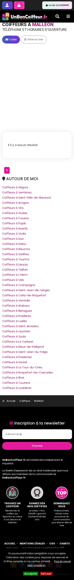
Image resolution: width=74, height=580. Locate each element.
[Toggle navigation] (68, 16)
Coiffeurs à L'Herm (15, 275)
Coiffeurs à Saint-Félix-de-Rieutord (26, 198)
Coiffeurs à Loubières (16, 388)
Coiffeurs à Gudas (14, 213)
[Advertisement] (37, 83)
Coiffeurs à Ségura (15, 187)
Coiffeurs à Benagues (17, 311)
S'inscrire (37, 445)
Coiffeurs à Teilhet (15, 270)
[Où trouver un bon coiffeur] (25, 16)
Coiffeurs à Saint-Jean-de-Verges (26, 290)
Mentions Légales (32, 543)
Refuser (46, 574)
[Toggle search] (57, 16)
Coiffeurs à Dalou (14, 244)
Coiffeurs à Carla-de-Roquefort (24, 295)
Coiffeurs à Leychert (16, 331)
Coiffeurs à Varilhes (15, 254)
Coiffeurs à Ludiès (14, 321)
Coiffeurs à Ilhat (13, 378)
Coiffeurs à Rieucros (16, 249)
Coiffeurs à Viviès (14, 234)
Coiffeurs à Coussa (15, 218)
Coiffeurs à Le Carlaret (17, 342)
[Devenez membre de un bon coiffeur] (7, 5)
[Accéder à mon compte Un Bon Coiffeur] (19, 5)
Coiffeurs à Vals (13, 280)
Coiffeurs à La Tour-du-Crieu (22, 367)
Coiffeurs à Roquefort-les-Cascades (27, 372)
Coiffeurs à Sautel (14, 362)
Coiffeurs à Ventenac (17, 192)
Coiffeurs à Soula (14, 336)
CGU (52, 543)
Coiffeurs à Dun (13, 239)
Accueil (9, 543)
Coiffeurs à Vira (12, 208)
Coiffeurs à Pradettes (17, 357)
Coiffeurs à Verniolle (16, 300)
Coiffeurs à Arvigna (15, 203)
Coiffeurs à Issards (15, 228)
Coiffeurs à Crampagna (18, 285)
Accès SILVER (59, 5)
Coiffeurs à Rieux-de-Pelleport (23, 347)
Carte (13, 39)
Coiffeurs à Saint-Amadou (20, 326)
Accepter (30, 574)
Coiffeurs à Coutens (16, 383)
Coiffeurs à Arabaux (16, 306)
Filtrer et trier (35, 39)
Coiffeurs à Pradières (16, 316)
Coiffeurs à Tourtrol (15, 259)
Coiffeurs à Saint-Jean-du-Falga (25, 352)
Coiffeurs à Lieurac (15, 264)
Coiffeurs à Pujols (14, 223)
